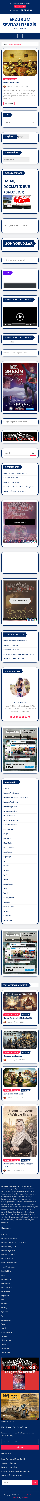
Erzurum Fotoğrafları (10, 802)
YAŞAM (6, 911)
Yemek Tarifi (7, 920)
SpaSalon (6, 875)
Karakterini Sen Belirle (11, 482)
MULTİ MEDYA (8, 848)
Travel (5, 893)
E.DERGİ (6, 788)
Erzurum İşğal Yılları (10, 807)
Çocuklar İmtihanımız (10, 478)
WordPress (31, 1495)
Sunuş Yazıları (8, 884)
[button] (20, 317)
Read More (9, 103)
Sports (5, 879)
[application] (20, 316)
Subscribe (20, 1447)
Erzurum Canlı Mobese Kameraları (15, 797)
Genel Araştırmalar (10, 825)
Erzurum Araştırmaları (11, 793)
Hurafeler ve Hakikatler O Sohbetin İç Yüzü (18, 487)
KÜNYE (5, 834)
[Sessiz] (31, 324)
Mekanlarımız (8, 838)
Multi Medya (7, 843)
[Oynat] (6, 324)
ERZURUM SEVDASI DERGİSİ (20, 21)
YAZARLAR (7, 916)
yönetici (9, 86)
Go (33, 122)
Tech (5, 889)
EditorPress (15, 1498)
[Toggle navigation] (20, 36)
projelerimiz (7, 852)
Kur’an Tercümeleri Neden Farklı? (15, 473)
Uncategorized (8, 898)
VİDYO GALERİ (8, 907)
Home (5, 44)
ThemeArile (25, 1498)
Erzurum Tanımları (10, 811)
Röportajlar (7, 857)
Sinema (6, 866)
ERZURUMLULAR (9, 816)
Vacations (6, 902)
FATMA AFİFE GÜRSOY (11, 820)
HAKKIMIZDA (8, 829)
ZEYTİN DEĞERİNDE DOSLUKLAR (15, 491)
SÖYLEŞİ (6, 870)
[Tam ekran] (34, 324)
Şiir (4, 861)
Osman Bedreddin (15, 44)
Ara (7, 272)
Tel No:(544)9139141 (20, 601)
